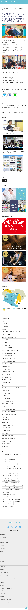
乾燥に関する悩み (6, 363)
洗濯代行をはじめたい (8, 499)
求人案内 (2, 590)
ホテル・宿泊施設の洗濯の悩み (9, 350)
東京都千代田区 (6, 480)
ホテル (5, 471)
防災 (16, 503)
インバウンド (17, 454)
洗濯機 (17, 499)
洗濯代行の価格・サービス (9, 496)
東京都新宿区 (15, 480)
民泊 (10, 487)
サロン (20, 463)
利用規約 (2, 596)
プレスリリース (5, 345)
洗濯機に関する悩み (6, 425)
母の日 (5, 487)
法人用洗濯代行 (18, 487)
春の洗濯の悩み (5, 393)
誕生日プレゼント (6, 441)
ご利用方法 (4, 323)
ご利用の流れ (3, 537)
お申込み (2, 561)
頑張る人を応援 (5, 443)
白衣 (11, 501)
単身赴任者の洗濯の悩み (7, 371)
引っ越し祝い (5, 390)
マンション (12, 471)
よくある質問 (3, 564)
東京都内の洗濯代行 (6, 401)
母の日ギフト (5, 406)
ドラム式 (12, 466)
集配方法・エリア (4, 542)
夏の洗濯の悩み (5, 377)
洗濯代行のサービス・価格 (9, 494)
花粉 (4, 503)
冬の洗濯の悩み (5, 369)
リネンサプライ (7, 473)
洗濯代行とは (5, 422)
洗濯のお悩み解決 (7, 489)
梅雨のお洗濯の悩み (6, 403)
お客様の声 (2, 566)
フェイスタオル (7, 468)
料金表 (1, 539)
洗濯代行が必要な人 (8, 492)
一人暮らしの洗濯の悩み (7, 361)
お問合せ (2, 569)
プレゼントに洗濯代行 (7, 347)
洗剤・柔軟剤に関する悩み (8, 414)
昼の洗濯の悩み (5, 395)
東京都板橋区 (6, 482)
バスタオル (20, 466)
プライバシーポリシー (5, 602)
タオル (5, 466)
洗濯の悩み (4, 417)
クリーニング (17, 456)
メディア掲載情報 (6, 355)
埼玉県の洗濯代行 (6, 374)
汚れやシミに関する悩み (7, 409)
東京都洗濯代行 (15, 482)
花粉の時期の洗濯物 (6, 435)
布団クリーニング (14, 475)
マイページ (2, 558)
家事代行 (4, 385)
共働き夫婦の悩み (6, 366)
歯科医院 (22, 485)
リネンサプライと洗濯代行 (8, 358)
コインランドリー (6, 334)
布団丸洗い (6, 478)
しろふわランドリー (6, 329)
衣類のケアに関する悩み (7, 438)
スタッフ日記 (5, 339)
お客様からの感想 (6, 318)
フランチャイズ (5, 342)
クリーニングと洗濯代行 (9, 459)
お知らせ (4, 321)
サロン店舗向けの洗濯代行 (8, 337)
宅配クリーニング (6, 382)
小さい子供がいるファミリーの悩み (10, 387)
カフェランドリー (7, 456)
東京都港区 (14, 485)
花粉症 (10, 503)
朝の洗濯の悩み (5, 398)
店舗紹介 (2, 585)
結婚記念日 (4, 433)
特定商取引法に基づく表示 (6, 599)
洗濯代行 (17, 489)
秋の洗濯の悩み (5, 430)
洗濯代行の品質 (3, 534)
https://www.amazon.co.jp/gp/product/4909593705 (12, 82)
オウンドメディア (4, 575)
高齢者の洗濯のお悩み (8, 506)
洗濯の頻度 (4, 419)
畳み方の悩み (5, 427)
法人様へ (2, 551)
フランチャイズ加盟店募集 (6, 588)
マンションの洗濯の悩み (7, 353)
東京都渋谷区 (6, 485)
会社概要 (2, 582)
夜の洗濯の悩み (5, 379)
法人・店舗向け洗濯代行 (7, 411)
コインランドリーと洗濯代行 (9, 463)
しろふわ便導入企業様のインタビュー (10, 331)
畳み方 (5, 501)
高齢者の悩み (5, 446)
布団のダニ (6, 475)
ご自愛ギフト (5, 326)
